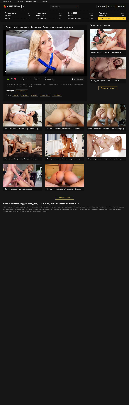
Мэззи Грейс (57, 95)
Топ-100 (111, 6)
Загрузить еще (64, 197)
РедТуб (15, 95)
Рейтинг (121, 6)
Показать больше (108, 88)
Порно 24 (24, 95)
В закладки (77, 79)
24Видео (34, 95)
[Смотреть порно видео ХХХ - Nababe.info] (19, 6)
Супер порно (45, 95)
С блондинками (21, 90)
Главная (101, 6)
